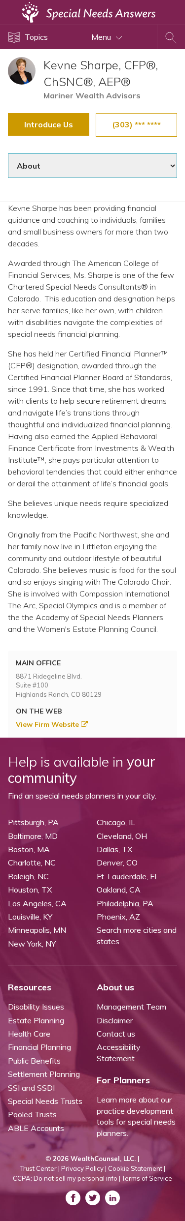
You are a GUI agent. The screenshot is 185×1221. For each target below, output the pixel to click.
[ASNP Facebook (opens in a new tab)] (73, 1198)
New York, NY (32, 944)
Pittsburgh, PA (33, 822)
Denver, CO (117, 862)
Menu (102, 37)
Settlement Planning (44, 1074)
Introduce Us (48, 124)
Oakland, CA (119, 889)
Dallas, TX (114, 849)
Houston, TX (30, 889)
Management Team (131, 1007)
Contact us (116, 1034)
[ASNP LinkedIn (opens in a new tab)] (112, 1198)
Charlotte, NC (32, 862)
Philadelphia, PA (125, 903)
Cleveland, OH (122, 836)
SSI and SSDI (31, 1088)
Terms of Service (147, 1178)
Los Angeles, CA (37, 903)
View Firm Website (48, 724)
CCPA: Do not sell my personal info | (66, 1178)
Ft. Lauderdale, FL (128, 876)
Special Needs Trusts (45, 1101)
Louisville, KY (30, 917)
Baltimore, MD (33, 836)
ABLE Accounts (36, 1128)
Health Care (29, 1034)
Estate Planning (36, 1020)
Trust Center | (40, 1168)
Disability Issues (36, 1007)
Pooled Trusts (32, 1114)
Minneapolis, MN (37, 930)
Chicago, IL (116, 822)
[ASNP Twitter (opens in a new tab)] (92, 1198)
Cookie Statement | (136, 1168)
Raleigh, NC (28, 876)
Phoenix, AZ (118, 917)
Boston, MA (29, 849)
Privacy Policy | (84, 1168)
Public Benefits (34, 1061)
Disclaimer (115, 1020)
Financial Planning (39, 1047)
